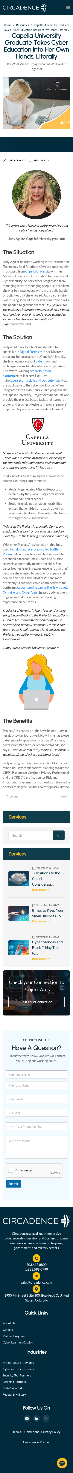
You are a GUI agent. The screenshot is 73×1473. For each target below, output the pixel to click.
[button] (68, 7)
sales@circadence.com (36, 1282)
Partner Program (14, 1336)
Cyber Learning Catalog (18, 1342)
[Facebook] (46, 1418)
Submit (13, 1184)
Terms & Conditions (26, 1432)
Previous (12, 796)
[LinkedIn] (36, 1418)
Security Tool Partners (17, 1375)
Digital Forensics (31, 352)
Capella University (38, 271)
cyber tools (43, 361)
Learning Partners (14, 1381)
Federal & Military (14, 1394)
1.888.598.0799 (36, 1269)
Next (63, 796)
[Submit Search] (59, 835)
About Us (9, 1323)
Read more (39, 889)
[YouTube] (27, 1418)
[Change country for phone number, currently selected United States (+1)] (10, 1126)
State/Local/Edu (13, 1388)
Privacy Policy (50, 1432)
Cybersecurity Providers (18, 1369)
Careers (8, 1329)
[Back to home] (25, 7)
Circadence (16, 160)
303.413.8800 (36, 1265)
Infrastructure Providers (18, 1362)
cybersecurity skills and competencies (35, 380)
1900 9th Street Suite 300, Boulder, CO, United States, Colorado (36, 1297)
